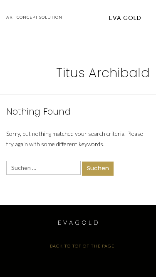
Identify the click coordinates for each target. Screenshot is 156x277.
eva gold (126, 17)
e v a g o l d (78, 222)
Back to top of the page (81, 245)
